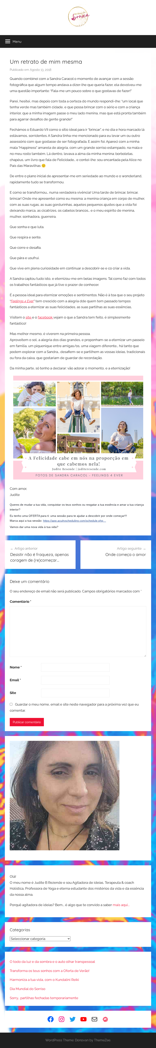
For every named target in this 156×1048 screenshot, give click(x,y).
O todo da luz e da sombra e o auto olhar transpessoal (52, 962)
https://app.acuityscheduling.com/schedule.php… (74, 520)
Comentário (20, 602)
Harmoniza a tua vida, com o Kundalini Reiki (44, 980)
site (29, 317)
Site (13, 693)
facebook (45, 317)
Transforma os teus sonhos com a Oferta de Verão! (49, 971)
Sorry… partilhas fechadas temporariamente (44, 998)
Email (15, 680)
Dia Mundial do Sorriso (27, 989)
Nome (16, 667)
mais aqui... (121, 905)
